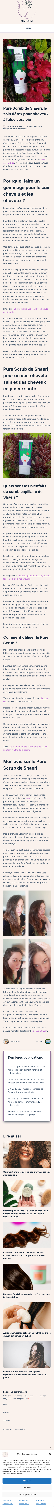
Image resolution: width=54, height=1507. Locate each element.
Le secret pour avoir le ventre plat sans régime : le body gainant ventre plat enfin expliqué (26, 1069)
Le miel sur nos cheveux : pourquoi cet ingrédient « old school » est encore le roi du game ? (25, 1374)
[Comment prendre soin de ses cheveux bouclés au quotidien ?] (27, 1154)
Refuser (27, 1487)
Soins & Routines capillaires (15, 129)
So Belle (27, 21)
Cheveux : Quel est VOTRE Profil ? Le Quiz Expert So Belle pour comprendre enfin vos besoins (24, 1255)
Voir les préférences (27, 1494)
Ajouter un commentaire (14, 1429)
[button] (50, 1454)
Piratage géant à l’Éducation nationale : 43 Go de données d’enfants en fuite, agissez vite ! (26, 1101)
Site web (7, 1420)
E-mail (6, 1412)
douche (29, 798)
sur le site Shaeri (39, 1031)
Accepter (27, 1481)
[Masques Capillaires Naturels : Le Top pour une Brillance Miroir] (27, 1277)
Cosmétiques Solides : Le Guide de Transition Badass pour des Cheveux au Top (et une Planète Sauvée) (25, 1213)
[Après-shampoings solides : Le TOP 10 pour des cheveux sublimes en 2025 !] (27, 1315)
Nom (6, 1404)
